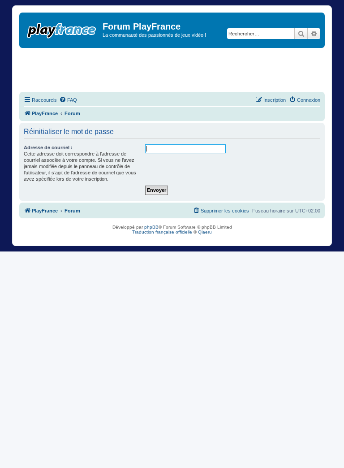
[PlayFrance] (62, 29)
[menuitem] (68, 100)
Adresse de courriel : (48, 147)
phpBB (151, 227)
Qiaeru (205, 232)
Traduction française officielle (162, 232)
